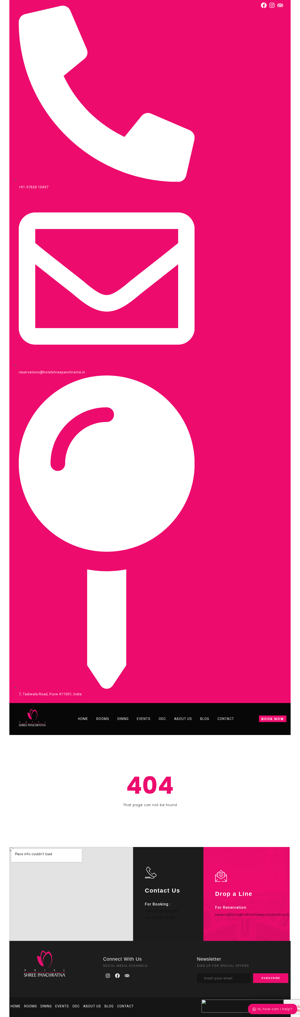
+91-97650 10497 (160, 918)
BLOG (204, 718)
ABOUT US (183, 718)
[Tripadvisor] (127, 975)
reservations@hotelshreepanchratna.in (252, 914)
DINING (123, 718)
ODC (162, 718)
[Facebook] (117, 975)
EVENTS (143, 718)
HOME (83, 718)
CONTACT (226, 718)
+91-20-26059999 (161, 911)
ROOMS (102, 718)
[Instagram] (107, 975)
